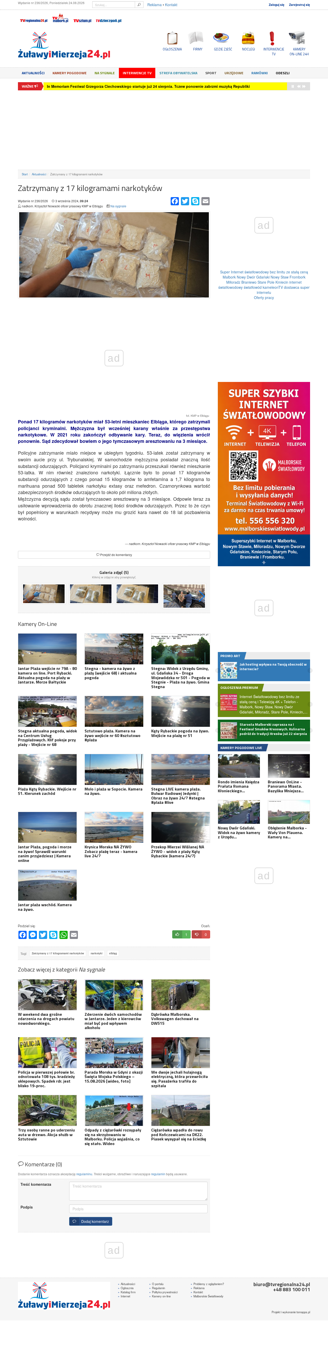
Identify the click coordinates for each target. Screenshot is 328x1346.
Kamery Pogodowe (70, 73)
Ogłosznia (126, 1288)
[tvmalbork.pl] (60, 17)
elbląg (113, 953)
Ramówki (259, 73)
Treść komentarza (35, 1184)
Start (25, 174)
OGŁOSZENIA (172, 49)
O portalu (156, 1284)
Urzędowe (233, 73)
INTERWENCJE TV (273, 51)
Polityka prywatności (163, 1292)
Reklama (154, 4)
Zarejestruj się (299, 5)
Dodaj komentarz (94, 1221)
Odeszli (283, 73)
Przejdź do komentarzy (115, 554)
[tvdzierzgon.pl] (108, 17)
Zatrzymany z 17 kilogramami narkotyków (58, 953)
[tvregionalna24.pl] (33, 17)
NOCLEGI (248, 49)
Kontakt (171, 4)
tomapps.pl (303, 1312)
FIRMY (197, 49)
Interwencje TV (137, 73)
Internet (124, 1296)
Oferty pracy (264, 297)
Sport (211, 73)
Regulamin (157, 1288)
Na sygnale (105, 73)
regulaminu (84, 1174)
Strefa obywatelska (178, 73)
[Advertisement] (164, 130)
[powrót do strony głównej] (64, 45)
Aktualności (33, 73)
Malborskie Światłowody (207, 1296)
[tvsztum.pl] (83, 17)
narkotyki (96, 953)
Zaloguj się (276, 5)
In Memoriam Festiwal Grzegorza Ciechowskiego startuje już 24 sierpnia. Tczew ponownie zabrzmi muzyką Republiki (148, 86)
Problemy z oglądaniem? (207, 1284)
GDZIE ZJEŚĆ (223, 49)
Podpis (26, 1207)
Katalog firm (127, 1292)
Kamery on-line (160, 1296)
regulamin (158, 1174)
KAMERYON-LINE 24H (299, 51)
